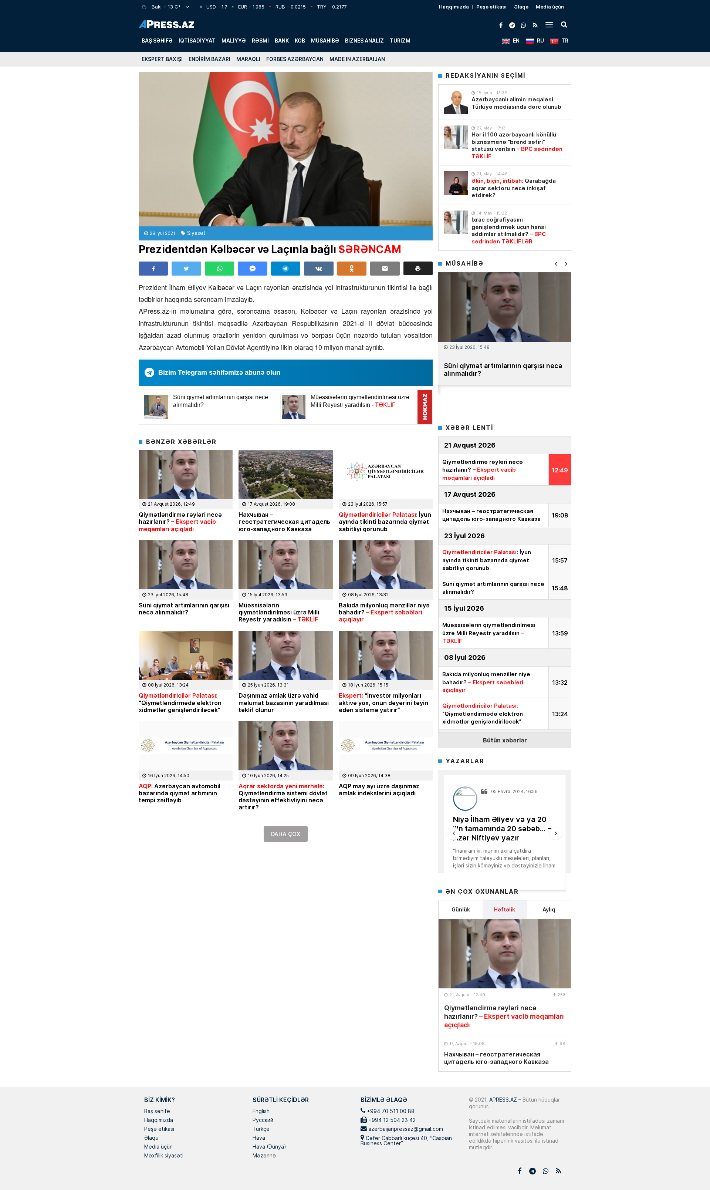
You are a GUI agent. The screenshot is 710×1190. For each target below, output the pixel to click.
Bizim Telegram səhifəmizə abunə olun (219, 372)
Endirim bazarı (209, 59)
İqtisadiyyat (197, 40)
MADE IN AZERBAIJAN (357, 59)
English (261, 1112)
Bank (282, 40)
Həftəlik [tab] (504, 909)
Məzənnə (264, 1156)
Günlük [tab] (461, 909)
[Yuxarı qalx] (689, 1169)
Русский (263, 1120)
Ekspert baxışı (162, 59)
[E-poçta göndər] (384, 269)
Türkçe (261, 1129)
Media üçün (550, 6)
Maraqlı (248, 59)
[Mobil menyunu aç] (549, 24)
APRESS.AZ (502, 1099)
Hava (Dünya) (269, 1147)
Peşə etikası (491, 6)
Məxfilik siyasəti (163, 1156)
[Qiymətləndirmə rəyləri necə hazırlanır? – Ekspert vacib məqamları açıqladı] (505, 953)
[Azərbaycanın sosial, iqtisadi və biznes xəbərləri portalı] (166, 24)
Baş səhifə (157, 40)
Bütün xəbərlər (505, 740)
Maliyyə (234, 40)
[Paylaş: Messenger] (252, 269)
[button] (418, 268)
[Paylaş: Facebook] (153, 269)
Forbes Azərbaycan (295, 59)
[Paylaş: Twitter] (186, 269)
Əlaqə (521, 6)
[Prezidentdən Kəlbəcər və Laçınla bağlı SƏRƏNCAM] (286, 149)
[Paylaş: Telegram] (285, 269)
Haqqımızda (454, 6)
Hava (259, 1138)
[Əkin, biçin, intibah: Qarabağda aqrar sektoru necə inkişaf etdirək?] (456, 183)
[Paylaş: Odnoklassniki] (351, 269)
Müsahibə (325, 40)
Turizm (400, 40)
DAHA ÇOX (285, 834)
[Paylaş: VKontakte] (318, 269)
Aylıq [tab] (548, 909)
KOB (300, 40)
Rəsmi (260, 40)
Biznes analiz (364, 40)
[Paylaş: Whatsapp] (219, 269)
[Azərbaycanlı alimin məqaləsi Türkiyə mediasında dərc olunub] (456, 102)
